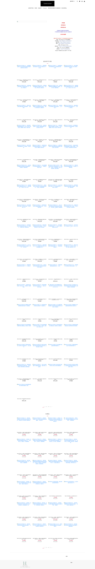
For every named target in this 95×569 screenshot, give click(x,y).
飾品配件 (40, 8)
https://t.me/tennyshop (65, 48)
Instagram (45, 8)
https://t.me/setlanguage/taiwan (65, 46)
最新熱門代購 (30, 8)
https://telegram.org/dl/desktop (64, 43)
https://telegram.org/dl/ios (65, 42)
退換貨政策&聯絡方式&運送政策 (54, 8)
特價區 (36, 8)
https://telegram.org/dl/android (65, 40)
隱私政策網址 (64, 8)
